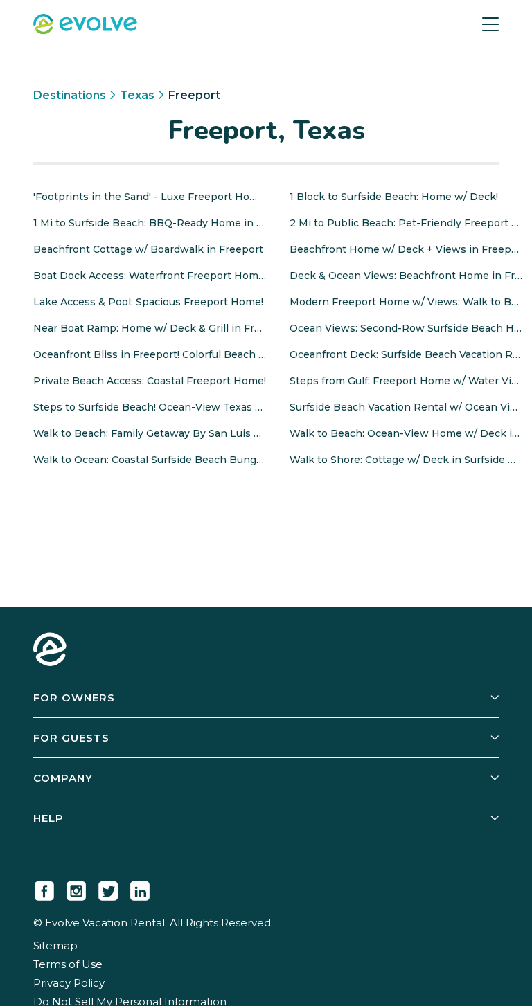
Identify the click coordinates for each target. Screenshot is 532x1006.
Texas (137, 95)
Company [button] (63, 777)
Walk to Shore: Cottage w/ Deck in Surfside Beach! (406, 459)
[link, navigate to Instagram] (76, 888)
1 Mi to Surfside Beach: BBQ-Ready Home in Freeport (149, 223)
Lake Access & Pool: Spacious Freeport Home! (148, 302)
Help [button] (48, 818)
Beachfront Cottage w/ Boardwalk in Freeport (148, 249)
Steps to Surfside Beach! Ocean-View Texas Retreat (149, 407)
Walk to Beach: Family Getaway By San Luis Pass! (149, 433)
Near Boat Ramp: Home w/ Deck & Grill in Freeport (149, 328)
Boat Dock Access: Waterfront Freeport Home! (149, 275)
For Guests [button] (71, 737)
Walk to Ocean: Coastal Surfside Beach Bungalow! (149, 459)
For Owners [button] (74, 697)
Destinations (69, 95)
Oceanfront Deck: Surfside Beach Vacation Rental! (406, 354)
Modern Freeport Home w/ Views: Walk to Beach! (406, 302)
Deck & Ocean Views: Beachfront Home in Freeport (406, 275)
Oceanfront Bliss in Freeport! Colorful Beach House (149, 354)
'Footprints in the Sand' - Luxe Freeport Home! (149, 196)
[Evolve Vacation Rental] (85, 25)
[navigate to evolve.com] (49, 651)
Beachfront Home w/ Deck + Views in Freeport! (406, 249)
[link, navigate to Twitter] (108, 888)
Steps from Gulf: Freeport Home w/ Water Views (406, 381)
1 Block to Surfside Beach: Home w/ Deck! (394, 196)
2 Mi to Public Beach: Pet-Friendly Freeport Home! (406, 223)
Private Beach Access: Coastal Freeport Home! (149, 381)
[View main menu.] (490, 24)
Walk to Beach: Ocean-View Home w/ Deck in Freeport (406, 433)
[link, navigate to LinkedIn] (140, 888)
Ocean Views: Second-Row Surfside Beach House (406, 328)
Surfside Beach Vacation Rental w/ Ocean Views (406, 407)
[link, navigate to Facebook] (44, 888)
